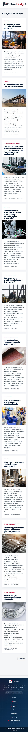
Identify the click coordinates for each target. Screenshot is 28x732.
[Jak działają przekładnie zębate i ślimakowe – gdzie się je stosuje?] (14, 543)
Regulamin (14, 717)
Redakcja (14, 704)
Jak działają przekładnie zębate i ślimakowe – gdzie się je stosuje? (14, 530)
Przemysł (6, 21)
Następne (21, 658)
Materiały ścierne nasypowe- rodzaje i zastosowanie (12, 342)
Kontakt (15, 706)
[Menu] (25, 4)
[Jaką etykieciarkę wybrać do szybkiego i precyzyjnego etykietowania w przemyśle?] (14, 229)
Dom (5, 397)
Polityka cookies (15, 722)
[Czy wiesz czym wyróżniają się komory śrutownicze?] (14, 294)
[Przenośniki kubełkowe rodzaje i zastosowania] (14, 98)
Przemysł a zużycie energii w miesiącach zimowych (12, 26)
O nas (14, 701)
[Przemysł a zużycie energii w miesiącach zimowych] (14, 40)
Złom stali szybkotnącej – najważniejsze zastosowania (14, 464)
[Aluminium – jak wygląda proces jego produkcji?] (14, 611)
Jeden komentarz (8, 649)
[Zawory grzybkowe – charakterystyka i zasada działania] (14, 416)
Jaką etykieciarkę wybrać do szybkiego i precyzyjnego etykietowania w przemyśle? (13, 214)
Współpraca (15, 709)
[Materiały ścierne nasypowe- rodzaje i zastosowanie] (14, 356)
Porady (6, 143)
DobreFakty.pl (11, 728)
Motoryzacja (16, 523)
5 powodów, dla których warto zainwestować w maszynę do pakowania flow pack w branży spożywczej (13, 150)
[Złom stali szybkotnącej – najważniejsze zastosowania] (14, 478)
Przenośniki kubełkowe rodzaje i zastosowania (13, 85)
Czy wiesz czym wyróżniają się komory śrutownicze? (13, 280)
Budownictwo (8, 337)
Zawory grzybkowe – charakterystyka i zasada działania (12, 402)
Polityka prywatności (15, 720)
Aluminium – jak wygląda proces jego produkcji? (12, 598)
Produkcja (11, 143)
